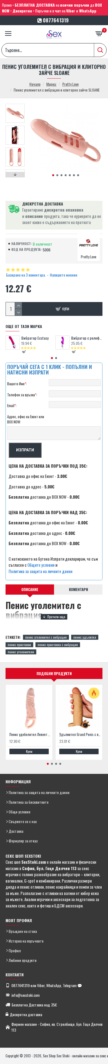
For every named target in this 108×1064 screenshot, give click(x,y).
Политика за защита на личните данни (40, 571)
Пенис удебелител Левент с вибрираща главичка (30, 734)
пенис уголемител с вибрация (46, 637)
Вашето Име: (17, 383)
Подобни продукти (54, 673)
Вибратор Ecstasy (34, 337)
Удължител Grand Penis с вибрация (80, 734)
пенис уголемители (21, 651)
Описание (29, 589)
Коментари (78, 589)
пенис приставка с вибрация (58, 644)
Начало (34, 84)
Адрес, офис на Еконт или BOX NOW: (25, 419)
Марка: (51, 84)
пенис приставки (19, 644)
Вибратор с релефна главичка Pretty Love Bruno (86, 337)
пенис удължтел (84, 637)
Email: (12, 405)
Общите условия (41, 565)
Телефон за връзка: (22, 394)
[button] (53, 175)
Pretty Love (70, 84)
